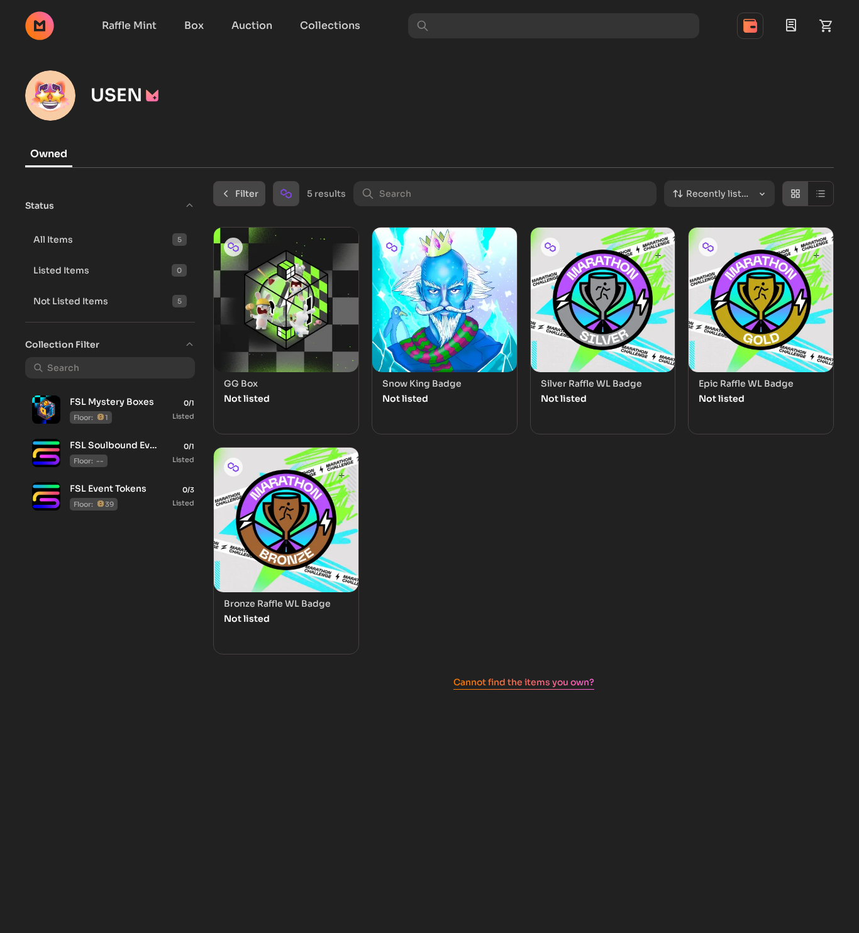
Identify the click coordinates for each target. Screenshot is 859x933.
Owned (48, 153)
